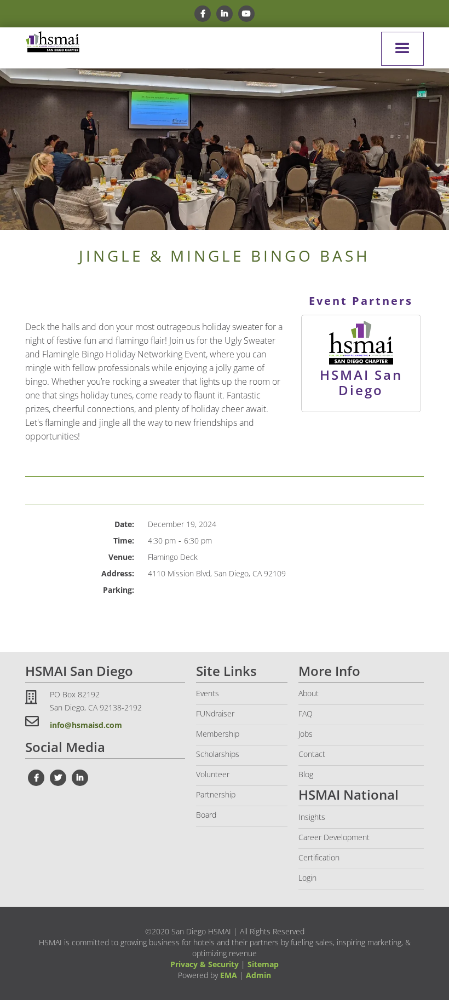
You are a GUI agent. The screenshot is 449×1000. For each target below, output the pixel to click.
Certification (318, 857)
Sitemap (263, 964)
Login (307, 877)
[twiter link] (58, 777)
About (308, 693)
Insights (311, 817)
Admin (258, 975)
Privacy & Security (204, 964)
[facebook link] (202, 13)
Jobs (305, 734)
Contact (311, 754)
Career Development (334, 837)
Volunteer (212, 774)
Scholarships (217, 754)
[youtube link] (246, 13)
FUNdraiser (215, 713)
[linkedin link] (224, 13)
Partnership (215, 794)
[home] (52, 42)
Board (206, 815)
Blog (305, 774)
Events (207, 693)
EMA (228, 975)
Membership (217, 734)
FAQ (305, 713)
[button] (402, 49)
